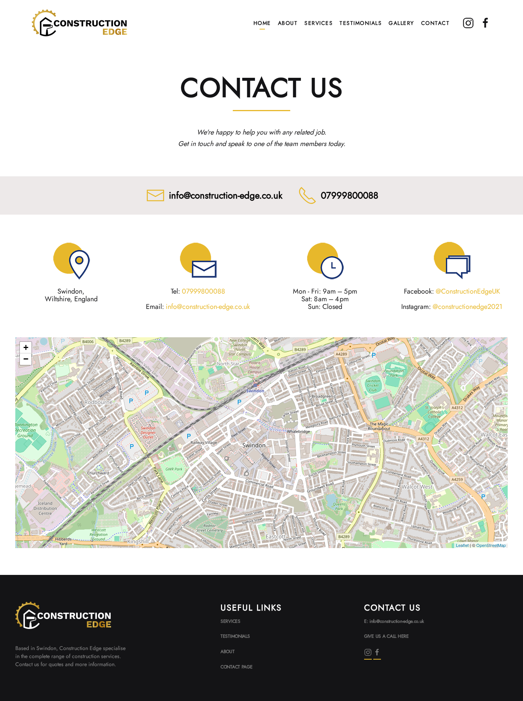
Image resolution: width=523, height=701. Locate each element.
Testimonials (361, 23)
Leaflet (462, 545)
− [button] (25, 359)
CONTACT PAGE (237, 666)
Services (318, 23)
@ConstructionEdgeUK (468, 291)
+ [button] (25, 347)
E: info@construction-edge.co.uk (393, 621)
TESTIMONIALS (235, 636)
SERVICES (230, 621)
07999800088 (349, 195)
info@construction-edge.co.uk (226, 195)
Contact (435, 23)
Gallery (401, 23)
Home (262, 23)
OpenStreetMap (491, 545)
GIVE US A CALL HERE (386, 636)
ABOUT (228, 651)
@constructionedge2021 (467, 307)
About (288, 23)
